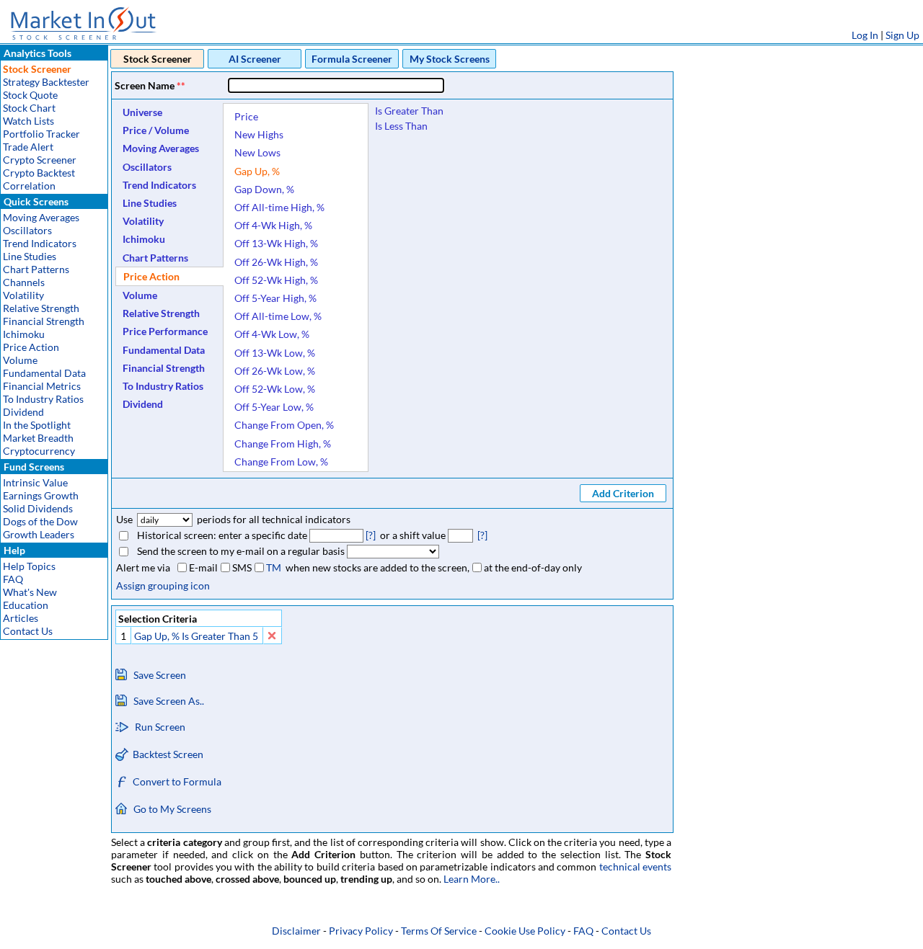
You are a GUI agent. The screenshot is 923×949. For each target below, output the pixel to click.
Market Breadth (38, 438)
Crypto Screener (39, 159)
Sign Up (902, 35)
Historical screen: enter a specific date (222, 535)
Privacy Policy (361, 931)
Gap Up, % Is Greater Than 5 (196, 636)
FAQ (13, 579)
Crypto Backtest (39, 172)
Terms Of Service (439, 931)
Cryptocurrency (39, 451)
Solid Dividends (38, 508)
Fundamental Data (44, 373)
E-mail (203, 567)
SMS (242, 567)
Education (25, 605)
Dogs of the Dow (40, 521)
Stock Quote (30, 95)
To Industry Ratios (43, 399)
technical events (635, 866)
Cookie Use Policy (525, 931)
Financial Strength (43, 321)
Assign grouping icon (163, 585)
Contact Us (28, 631)
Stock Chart (29, 108)
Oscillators (27, 230)
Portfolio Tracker (41, 134)
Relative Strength (41, 308)
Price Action (31, 347)
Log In (865, 35)
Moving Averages (41, 217)
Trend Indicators (39, 243)
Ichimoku (24, 334)
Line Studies (29, 256)
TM (273, 567)
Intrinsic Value (35, 482)
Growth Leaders (38, 534)
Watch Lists (28, 121)
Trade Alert (28, 147)
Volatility (23, 295)
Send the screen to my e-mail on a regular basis (241, 551)
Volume (20, 360)
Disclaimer (296, 931)
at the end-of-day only (533, 567)
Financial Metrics (42, 386)
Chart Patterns (36, 269)
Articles (20, 618)
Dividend (23, 412)
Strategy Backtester (46, 82)
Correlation (29, 185)
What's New (30, 592)
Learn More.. (471, 879)
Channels (24, 282)
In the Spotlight (37, 425)
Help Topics (29, 566)
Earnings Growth (41, 495)
